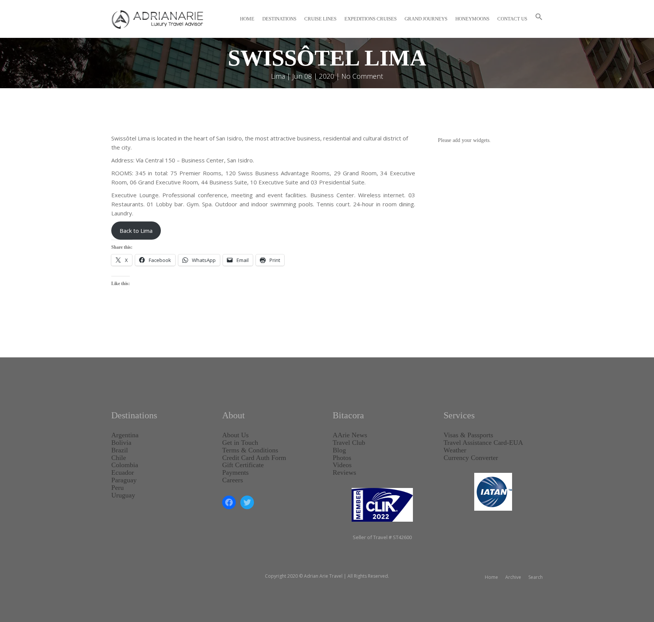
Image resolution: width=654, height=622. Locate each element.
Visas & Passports (468, 435)
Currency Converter (471, 457)
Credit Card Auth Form (254, 457)
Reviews (344, 472)
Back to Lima (136, 230)
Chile (118, 457)
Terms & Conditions (250, 450)
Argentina (125, 435)
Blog (339, 450)
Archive (513, 577)
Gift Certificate (243, 465)
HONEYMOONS (472, 19)
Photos (342, 457)
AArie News (350, 435)
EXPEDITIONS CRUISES (370, 19)
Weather (455, 450)
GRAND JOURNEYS (426, 19)
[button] (539, 19)
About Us (235, 435)
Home (247, 19)
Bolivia (121, 442)
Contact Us (512, 19)
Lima (278, 76)
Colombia (124, 465)
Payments (235, 472)
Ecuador (122, 472)
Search (535, 577)
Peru (117, 487)
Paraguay (124, 480)
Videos (342, 465)
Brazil (119, 450)
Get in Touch (240, 442)
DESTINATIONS (279, 19)
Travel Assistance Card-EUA (483, 442)
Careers (232, 480)
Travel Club (349, 442)
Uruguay (123, 495)
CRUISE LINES (320, 19)
